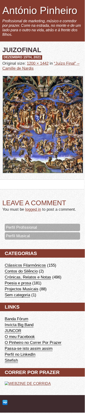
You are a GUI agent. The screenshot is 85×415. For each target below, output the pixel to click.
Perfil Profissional (21, 227)
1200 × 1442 (38, 63)
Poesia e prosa (18, 283)
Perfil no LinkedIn (20, 354)
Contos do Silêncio (21, 271)
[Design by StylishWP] (5, 402)
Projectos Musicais (21, 289)
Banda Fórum (16, 318)
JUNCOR (13, 330)
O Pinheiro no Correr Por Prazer (33, 342)
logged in (33, 209)
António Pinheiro (39, 10)
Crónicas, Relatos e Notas (28, 277)
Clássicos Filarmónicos (25, 265)
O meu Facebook (20, 336)
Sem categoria (17, 294)
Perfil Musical (18, 235)
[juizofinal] (42, 176)
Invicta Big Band (19, 324)
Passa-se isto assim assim (29, 348)
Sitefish (11, 360)
